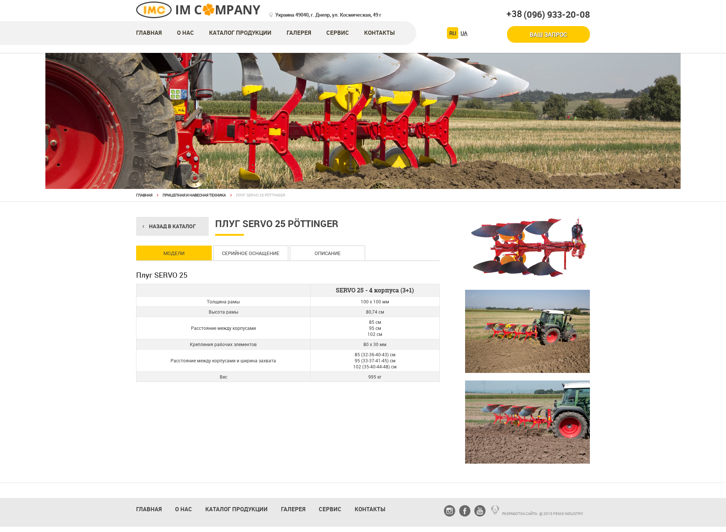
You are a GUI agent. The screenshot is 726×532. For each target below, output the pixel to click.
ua (464, 33)
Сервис (337, 32)
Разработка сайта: (520, 513)
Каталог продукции (240, 32)
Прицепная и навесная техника (194, 195)
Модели (174, 253)
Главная (149, 32)
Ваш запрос (548, 34)
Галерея (299, 32)
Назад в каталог (172, 226)
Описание (328, 253)
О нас (185, 32)
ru (452, 33)
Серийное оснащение (250, 253)
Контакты (379, 32)
